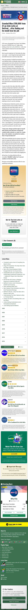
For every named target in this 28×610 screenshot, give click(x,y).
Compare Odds (14, 515)
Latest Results (20, 512)
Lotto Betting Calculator (8, 549)
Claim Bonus (14, 204)
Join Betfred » (14, 231)
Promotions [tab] (8, 347)
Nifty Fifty (14, 499)
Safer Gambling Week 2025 (10, 286)
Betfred (18, 47)
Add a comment (7, 244)
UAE (16, 541)
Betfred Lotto (5, 556)
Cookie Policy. (16, 595)
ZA (21, 541)
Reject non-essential (14, 601)
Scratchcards (5, 557)
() (14, 178)
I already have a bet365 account (14, 457)
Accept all (14, 598)
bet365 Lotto (5, 554)
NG (25, 541)
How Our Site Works (9, 39)
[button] (1, 502)
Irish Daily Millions (6, 552)
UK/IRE (5, 541)
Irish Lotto (11, 47)
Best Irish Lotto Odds (7, 547)
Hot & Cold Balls (8, 512)
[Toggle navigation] (22, 2)
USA (11, 541)
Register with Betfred (11, 191)
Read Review (14, 201)
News (7, 5)
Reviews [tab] (21, 347)
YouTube (4, 579)
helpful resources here (19, 473)
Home (2, 5)
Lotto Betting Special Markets (11, 305)
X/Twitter (4, 577)
